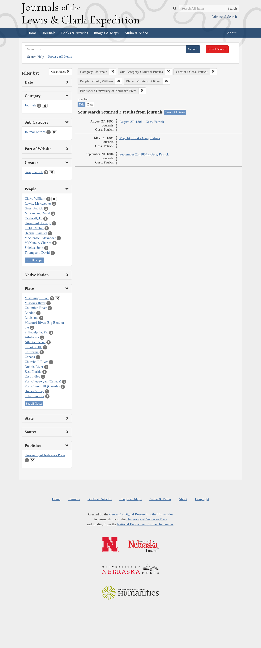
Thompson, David (37, 252)
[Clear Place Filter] (57, 298)
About (232, 33)
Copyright (202, 499)
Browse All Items (60, 56)
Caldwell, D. (33, 218)
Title (81, 104)
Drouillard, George (38, 223)
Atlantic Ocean (35, 342)
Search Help (35, 57)
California (32, 352)
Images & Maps (106, 33)
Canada (30, 357)
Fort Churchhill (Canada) (42, 386)
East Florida (33, 372)
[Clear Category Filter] (45, 106)
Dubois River (34, 367)
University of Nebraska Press (45, 455)
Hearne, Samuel (36, 233)
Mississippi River (37, 298)
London (30, 313)
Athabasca (32, 337)
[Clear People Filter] (54, 199)
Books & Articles (74, 33)
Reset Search (217, 49)
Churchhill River (36, 362)
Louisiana (31, 318)
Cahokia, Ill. (33, 347)
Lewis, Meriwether (38, 203)
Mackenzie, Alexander (40, 238)
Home (32, 33)
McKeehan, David (37, 213)
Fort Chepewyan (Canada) (43, 381)
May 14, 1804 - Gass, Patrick (139, 138)
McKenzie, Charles (38, 243)
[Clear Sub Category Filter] (54, 132)
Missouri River (35, 303)
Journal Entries (35, 132)
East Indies (32, 376)
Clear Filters (59, 71)
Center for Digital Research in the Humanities (141, 514)
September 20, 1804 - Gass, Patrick (144, 154)
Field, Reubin (34, 228)
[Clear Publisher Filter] (32, 460)
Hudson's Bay (34, 391)
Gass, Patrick (34, 172)
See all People (34, 260)
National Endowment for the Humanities (145, 524)
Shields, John (34, 248)
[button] (112, 71)
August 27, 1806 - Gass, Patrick (141, 122)
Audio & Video (136, 33)
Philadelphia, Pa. (36, 332)
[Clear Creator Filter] (51, 172)
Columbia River (36, 308)
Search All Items (175, 112)
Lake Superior (34, 396)
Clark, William (35, 198)
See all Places (34, 403)
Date (90, 104)
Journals (48, 33)
